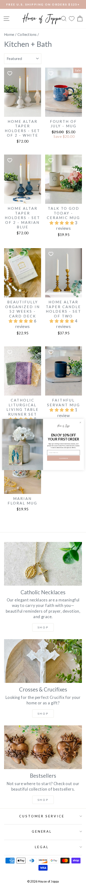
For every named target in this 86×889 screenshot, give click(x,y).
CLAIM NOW (63, 458)
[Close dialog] (80, 422)
